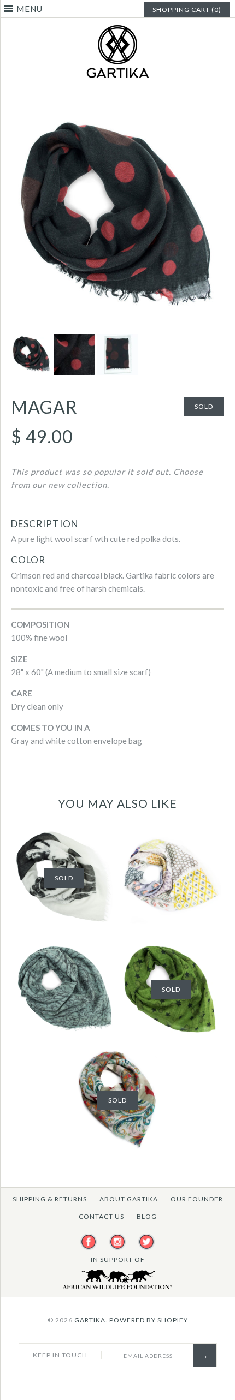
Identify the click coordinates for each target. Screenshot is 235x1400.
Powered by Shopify (148, 1320)
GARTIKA (89, 1320)
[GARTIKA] (117, 30)
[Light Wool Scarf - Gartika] (117, 117)
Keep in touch (60, 1355)
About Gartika (128, 1199)
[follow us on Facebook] (88, 1242)
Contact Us (101, 1216)
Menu (29, 9)
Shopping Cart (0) (186, 9)
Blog (147, 1216)
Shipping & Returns (50, 1199)
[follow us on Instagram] (117, 1242)
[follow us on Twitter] (146, 1242)
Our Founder (197, 1199)
